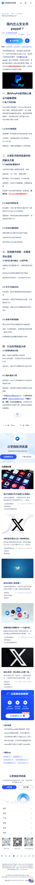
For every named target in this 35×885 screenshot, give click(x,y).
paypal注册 (9, 46)
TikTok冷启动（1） (9, 759)
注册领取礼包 (8, 457)
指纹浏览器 (5, 13)
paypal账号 (17, 46)
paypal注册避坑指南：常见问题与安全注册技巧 (18, 733)
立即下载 (25, 787)
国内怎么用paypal (26, 46)
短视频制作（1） (17, 756)
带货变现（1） (7, 756)
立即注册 (9, 787)
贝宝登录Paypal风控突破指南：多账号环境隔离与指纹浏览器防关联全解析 (18, 729)
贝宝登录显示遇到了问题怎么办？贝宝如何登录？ (18, 737)
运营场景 (19, 13)
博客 (12, 13)
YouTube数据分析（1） (10, 763)
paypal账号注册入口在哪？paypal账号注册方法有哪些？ (18, 744)
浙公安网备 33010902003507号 (10, 877)
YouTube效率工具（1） (22, 759)
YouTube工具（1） (23, 763)
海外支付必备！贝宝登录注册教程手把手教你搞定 (18, 740)
